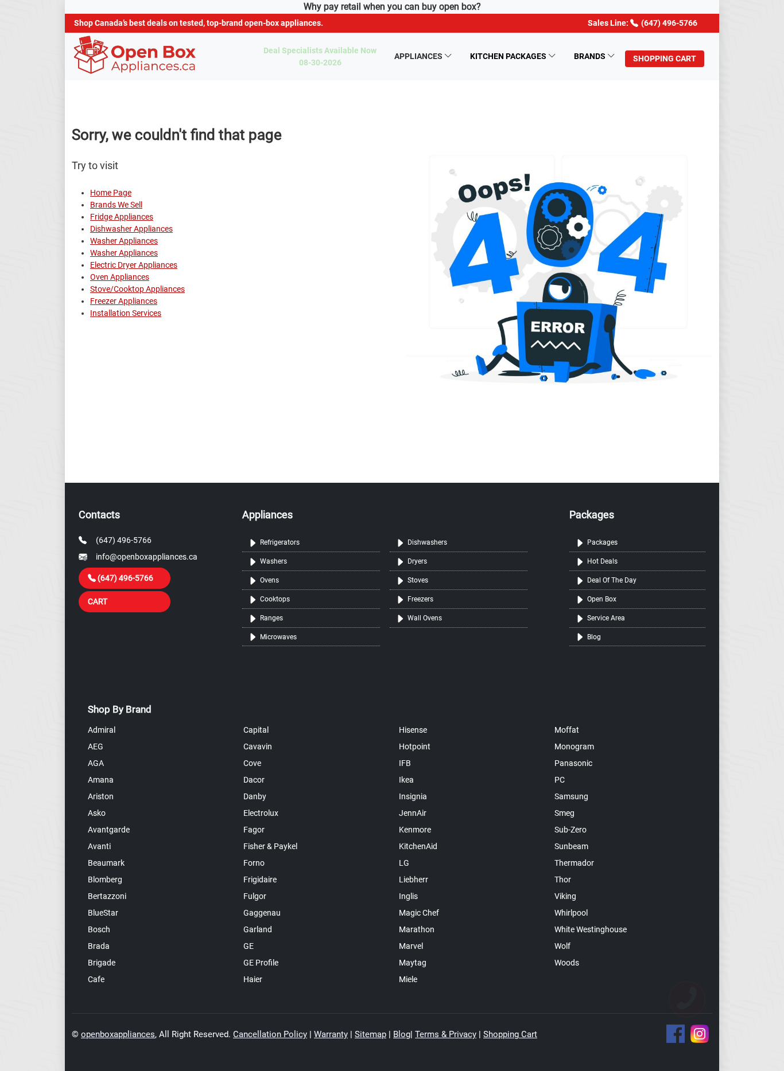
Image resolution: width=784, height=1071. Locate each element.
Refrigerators (280, 542)
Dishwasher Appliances (131, 228)
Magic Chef (419, 912)
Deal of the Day (611, 580)
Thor (562, 879)
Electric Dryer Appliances (133, 264)
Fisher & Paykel (270, 846)
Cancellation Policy (270, 1034)
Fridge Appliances (121, 216)
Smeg (564, 813)
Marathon (416, 929)
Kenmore (415, 829)
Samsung (571, 796)
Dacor (254, 779)
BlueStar (103, 912)
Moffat (566, 729)
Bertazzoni (107, 896)
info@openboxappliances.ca (146, 556)
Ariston (101, 796)
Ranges (271, 618)
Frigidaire (260, 879)
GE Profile (260, 962)
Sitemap (370, 1034)
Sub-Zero (570, 829)
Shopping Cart (510, 1034)
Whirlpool (571, 912)
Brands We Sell (116, 204)
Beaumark (106, 862)
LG (404, 862)
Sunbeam (571, 846)
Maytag (412, 962)
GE (248, 946)
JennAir (412, 813)
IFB (405, 763)
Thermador (574, 862)
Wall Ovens (424, 618)
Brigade (101, 962)
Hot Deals (602, 561)
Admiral (101, 729)
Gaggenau (262, 912)
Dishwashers (427, 542)
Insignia (413, 796)
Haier (252, 979)
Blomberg (105, 879)
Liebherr (413, 879)
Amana (101, 779)
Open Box (601, 599)
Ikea (406, 779)
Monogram (574, 746)
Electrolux (260, 813)
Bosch (99, 929)
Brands (590, 56)
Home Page (110, 192)
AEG (95, 746)
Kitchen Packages (508, 56)
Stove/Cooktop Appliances (137, 289)
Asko (97, 813)
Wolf (562, 946)
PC (559, 779)
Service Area (606, 618)
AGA (96, 763)
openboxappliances (118, 1034)
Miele (408, 979)
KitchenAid (418, 846)
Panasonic (573, 763)
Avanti (99, 846)
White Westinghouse (590, 929)
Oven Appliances (119, 277)
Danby (254, 796)
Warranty (331, 1034)
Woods (566, 962)
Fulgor (254, 896)
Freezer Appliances (123, 301)
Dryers (417, 561)
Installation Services (125, 313)
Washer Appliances (124, 240)
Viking (565, 896)
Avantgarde (109, 829)
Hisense (413, 729)
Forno (254, 862)
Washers (273, 561)
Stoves (417, 580)
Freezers (420, 599)
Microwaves (278, 637)
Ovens (269, 580)
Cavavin (257, 746)
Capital (256, 729)
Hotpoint (414, 746)
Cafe (96, 979)
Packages (602, 542)
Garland (257, 929)
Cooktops (275, 599)
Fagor (254, 829)
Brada (99, 946)
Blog (594, 637)
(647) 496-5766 (124, 540)
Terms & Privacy (445, 1034)
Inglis (408, 896)
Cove (252, 763)
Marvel (411, 946)
